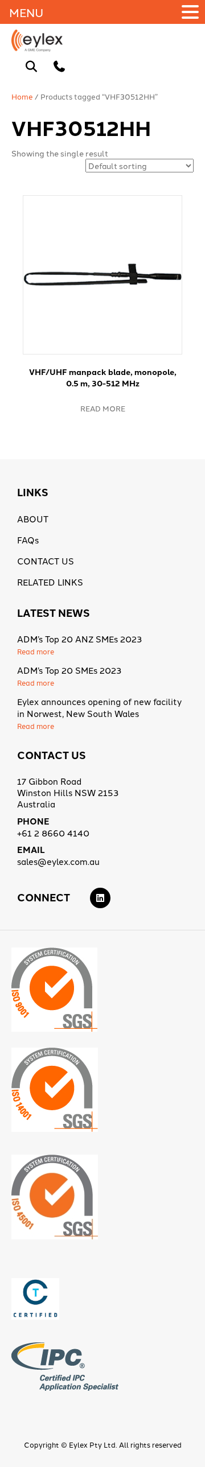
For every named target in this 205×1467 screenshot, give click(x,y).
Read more (102, 408)
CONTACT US (45, 561)
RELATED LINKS (50, 582)
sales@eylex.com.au (58, 861)
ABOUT (32, 519)
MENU (26, 12)
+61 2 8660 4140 (53, 833)
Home (22, 96)
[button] (192, 12)
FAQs (28, 540)
